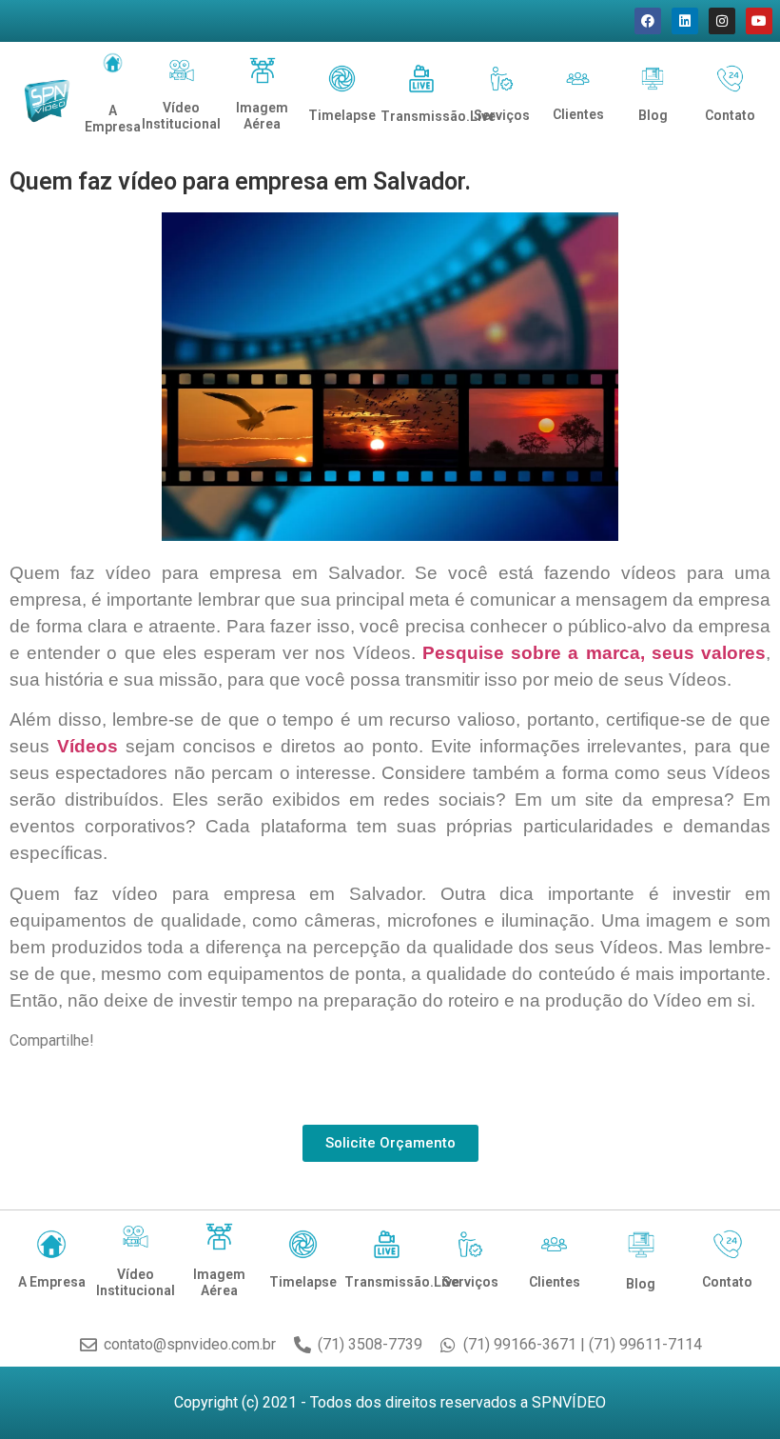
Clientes (578, 114)
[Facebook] (647, 21)
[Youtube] (759, 21)
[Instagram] (722, 21)
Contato (730, 115)
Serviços (502, 115)
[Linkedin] (685, 21)
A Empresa (113, 118)
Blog (653, 115)
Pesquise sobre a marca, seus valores (594, 653)
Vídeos (87, 746)
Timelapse (342, 115)
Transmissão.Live (438, 116)
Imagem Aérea (262, 115)
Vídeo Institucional (181, 115)
